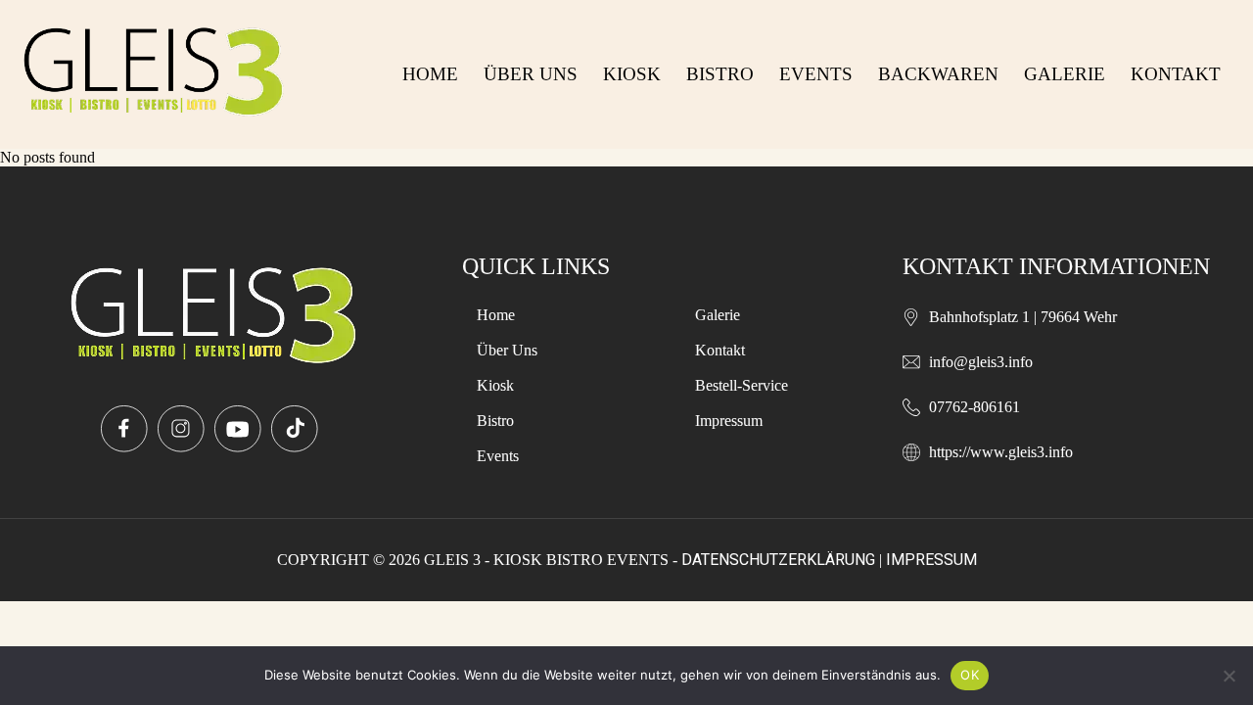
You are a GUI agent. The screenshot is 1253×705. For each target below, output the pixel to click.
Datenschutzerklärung (778, 559)
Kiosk (632, 74)
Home (430, 74)
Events (816, 74)
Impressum (729, 420)
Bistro (720, 74)
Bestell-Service (741, 385)
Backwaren (938, 74)
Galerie (1064, 74)
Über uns (531, 74)
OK (969, 674)
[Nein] (1228, 675)
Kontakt (1176, 74)
